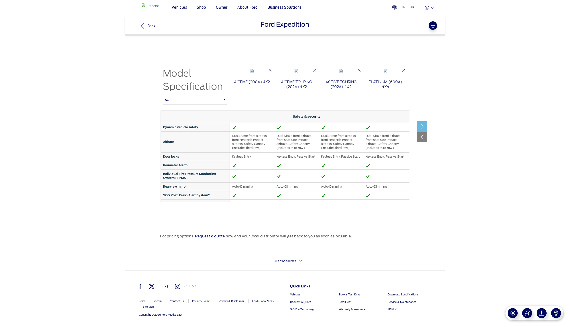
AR (412, 7)
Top (449, 306)
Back (151, 26)
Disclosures (285, 261)
